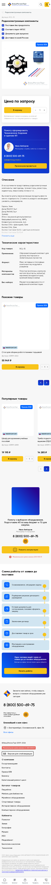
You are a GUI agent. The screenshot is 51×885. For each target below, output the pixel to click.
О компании (8, 759)
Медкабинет (7, 840)
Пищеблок (6, 789)
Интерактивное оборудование (16, 806)
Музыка (5, 832)
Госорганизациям (9, 764)
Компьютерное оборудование (16, 810)
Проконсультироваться (25, 166)
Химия (4, 824)
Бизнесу (5, 776)
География (6, 828)
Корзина (25, 883)
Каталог (14, 883)
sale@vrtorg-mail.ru (12, 160)
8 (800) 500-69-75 (14, 155)
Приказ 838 (7, 772)
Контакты (6, 768)
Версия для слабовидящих (20, 754)
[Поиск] (41, 4)
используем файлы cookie (18, 862)
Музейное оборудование (13, 798)
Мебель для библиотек (12, 794)
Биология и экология (11, 844)
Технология (7, 848)
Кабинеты (7, 815)
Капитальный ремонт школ (14, 780)
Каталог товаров (11, 785)
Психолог (6, 819)
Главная (4, 883)
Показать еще (8, 236)
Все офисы (8, 732)
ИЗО (4, 836)
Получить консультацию (28, 550)
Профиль (35, 883)
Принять (12, 872)
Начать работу (25, 671)
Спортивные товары (11, 802)
